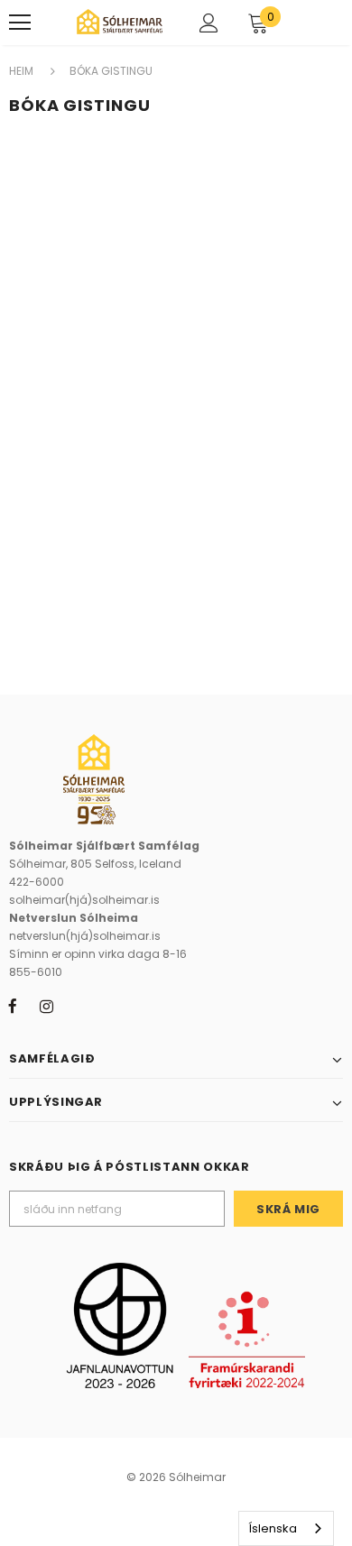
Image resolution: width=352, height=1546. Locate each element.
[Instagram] (46, 1006)
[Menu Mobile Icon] (20, 22)
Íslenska (272, 1528)
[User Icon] (208, 23)
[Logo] (119, 21)
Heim (21, 70)
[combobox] (286, 1528)
